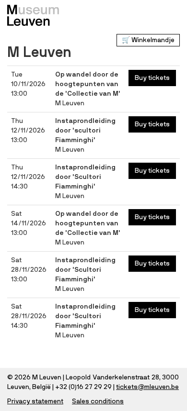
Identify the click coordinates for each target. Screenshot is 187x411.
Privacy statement (35, 401)
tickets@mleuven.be (147, 387)
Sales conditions (98, 401)
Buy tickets (152, 78)
